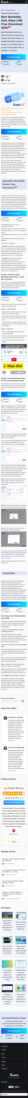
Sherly (6, 80)
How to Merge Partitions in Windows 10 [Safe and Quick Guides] (7, 974)
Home (3, 10)
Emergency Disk (10, 10)
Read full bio (11, 740)
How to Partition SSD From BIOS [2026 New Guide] (12, 882)
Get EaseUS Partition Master (14, 802)
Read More (13, 834)
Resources (4, 1046)
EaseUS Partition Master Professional (11, 195)
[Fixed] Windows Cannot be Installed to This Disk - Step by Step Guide (21, 974)
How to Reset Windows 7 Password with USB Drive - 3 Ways (13, 871)
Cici (5, 76)
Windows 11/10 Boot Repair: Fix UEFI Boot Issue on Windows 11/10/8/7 (12, 894)
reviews (20, 798)
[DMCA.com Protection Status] (17, 1086)
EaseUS (11, 169)
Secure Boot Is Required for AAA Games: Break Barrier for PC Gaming (7, 925)
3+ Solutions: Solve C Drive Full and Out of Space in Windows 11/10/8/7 (7, 999)
